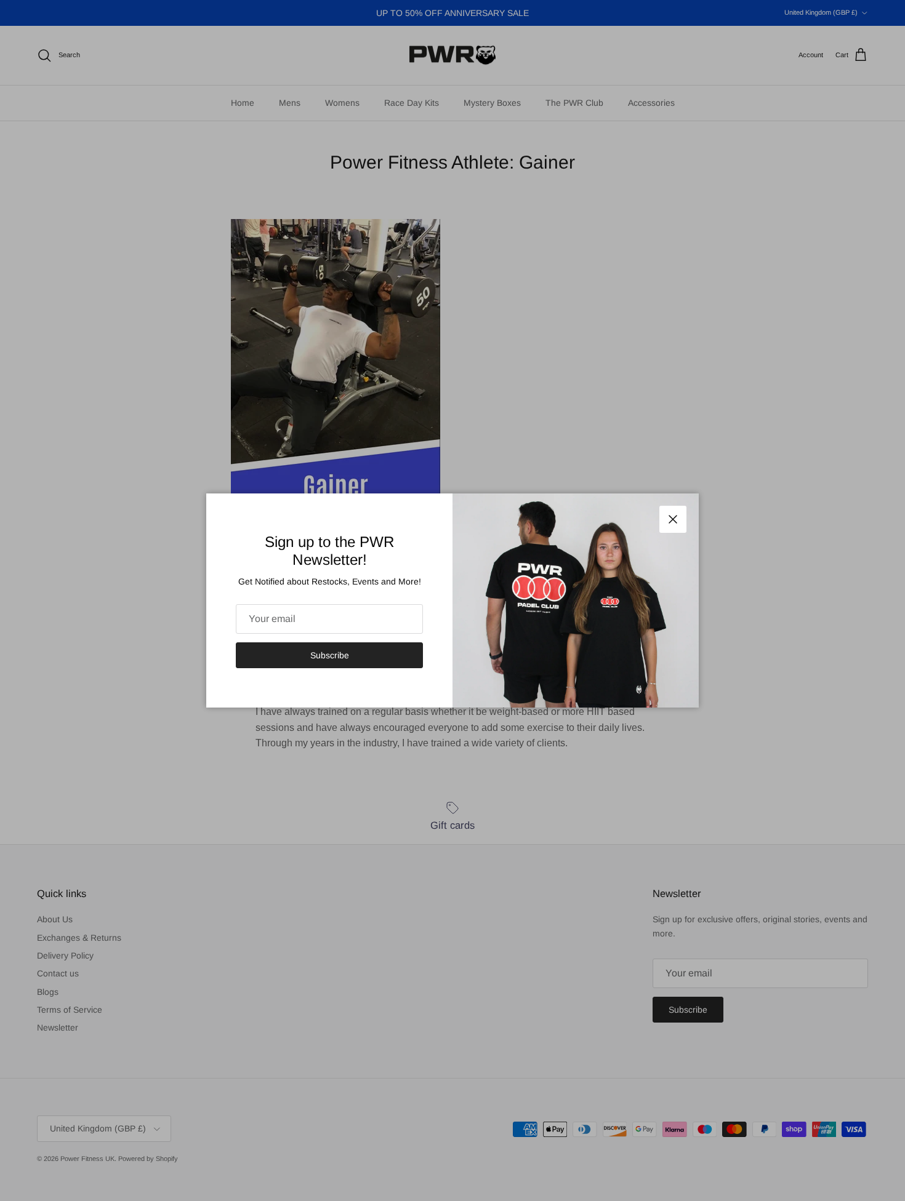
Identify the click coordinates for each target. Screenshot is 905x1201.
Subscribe (329, 655)
